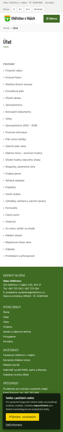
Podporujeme (13, 173)
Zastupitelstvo (13, 104)
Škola (6, 312)
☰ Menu (51, 18)
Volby (8, 118)
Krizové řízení (13, 77)
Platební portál (11, 364)
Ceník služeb (12, 194)
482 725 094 (32, 288)
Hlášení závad (13, 235)
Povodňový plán (14, 91)
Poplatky (10, 187)
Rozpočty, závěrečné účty (20, 166)
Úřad (6, 317)
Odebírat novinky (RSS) (16, 374)
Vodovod (10, 221)
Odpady (10, 249)
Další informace (14, 424)
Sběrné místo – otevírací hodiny (23, 153)
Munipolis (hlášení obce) (16, 360)
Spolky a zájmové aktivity (17, 331)
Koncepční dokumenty (18, 111)
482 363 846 (32, 392)
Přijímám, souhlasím (22, 417)
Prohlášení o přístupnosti (20, 255)
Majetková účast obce (18, 242)
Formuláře (11, 207)
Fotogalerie (9, 336)
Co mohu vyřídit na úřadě (20, 228)
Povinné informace (16, 132)
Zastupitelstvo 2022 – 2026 (21, 125)
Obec (6, 321)
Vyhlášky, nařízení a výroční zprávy (25, 201)
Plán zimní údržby (15, 139)
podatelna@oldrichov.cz (31, 292)
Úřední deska (13, 97)
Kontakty (49, 2)
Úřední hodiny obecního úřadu (22, 159)
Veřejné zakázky (14, 180)
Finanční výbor (13, 70)
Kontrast (38, 9)
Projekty (7, 326)
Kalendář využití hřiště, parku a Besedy (25, 369)
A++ (28, 9)
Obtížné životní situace (18, 84)
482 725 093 (15, 288)
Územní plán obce (15, 146)
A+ (20, 9)
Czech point (12, 214)
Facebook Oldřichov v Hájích (19, 355)
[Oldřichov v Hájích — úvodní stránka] (19, 18)
